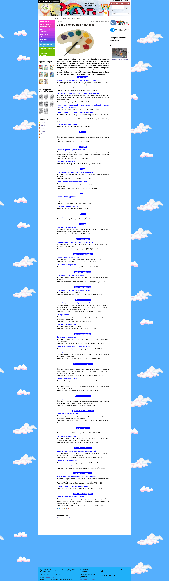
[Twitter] (60, 508)
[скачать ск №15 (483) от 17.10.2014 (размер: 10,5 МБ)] (46, 99)
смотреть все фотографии (120, 59)
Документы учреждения (44, 54)
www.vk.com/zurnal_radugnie (88, 579)
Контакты (85, 1)
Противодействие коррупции (46, 45)
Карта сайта (78, 1)
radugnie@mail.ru (49, 577)
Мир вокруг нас (45, 37)
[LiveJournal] (66, 508)
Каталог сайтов (94, 1)
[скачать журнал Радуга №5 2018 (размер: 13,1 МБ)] (46, 83)
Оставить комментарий (63, 518)
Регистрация (115, 10)
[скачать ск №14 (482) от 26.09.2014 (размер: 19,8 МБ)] (52, 99)
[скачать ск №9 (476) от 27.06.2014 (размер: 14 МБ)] (46, 113)
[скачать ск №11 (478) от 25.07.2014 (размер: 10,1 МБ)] (52, 106)
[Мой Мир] (64, 508)
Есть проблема (45, 26)
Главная (72, 1)
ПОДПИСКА (43, 51)
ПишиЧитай (44, 34)
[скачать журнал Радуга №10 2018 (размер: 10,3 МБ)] (52, 69)
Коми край (44, 42)
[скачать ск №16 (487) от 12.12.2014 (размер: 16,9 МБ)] (41, 99)
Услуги (43, 128)
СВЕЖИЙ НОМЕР (45, 21)
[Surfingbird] (71, 508)
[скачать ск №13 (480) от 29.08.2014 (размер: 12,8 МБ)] (41, 106)
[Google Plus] (68, 508)
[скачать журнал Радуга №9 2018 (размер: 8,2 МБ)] (41, 76)
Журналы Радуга (45, 62)
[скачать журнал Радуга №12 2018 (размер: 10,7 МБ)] (41, 69)
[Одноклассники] (62, 508)
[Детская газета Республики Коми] (75, 9)
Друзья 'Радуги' (45, 29)
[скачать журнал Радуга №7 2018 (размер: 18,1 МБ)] (52, 76)
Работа (43, 131)
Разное (43, 134)
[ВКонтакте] (58, 508)
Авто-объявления (46, 137)
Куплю (43, 125)
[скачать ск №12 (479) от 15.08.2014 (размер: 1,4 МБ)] (46, 106)
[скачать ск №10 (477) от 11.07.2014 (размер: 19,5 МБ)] (41, 113)
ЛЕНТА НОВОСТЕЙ (45, 24)
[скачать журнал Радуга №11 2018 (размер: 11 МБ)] (46, 69)
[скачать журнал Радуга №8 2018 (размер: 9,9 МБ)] (46, 76)
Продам (43, 122)
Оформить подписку (120, 3)
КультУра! (44, 31)
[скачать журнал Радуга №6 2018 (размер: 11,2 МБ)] (41, 83)
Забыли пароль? (125, 10)
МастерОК (44, 39)
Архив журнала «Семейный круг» (46, 90)
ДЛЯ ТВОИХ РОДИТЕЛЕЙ (47, 48)
